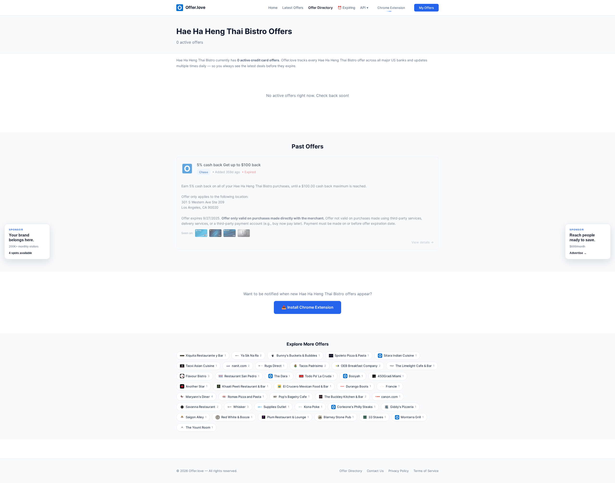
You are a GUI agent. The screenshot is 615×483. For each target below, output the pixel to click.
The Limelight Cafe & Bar (414, 366)
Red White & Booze (236, 417)
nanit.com (241, 366)
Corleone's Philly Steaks (356, 407)
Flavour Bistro (197, 376)
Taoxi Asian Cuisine (201, 366)
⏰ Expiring (346, 8)
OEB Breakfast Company (361, 366)
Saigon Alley (196, 417)
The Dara (282, 376)
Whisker (241, 407)
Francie (393, 386)
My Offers (426, 8)
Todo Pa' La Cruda (319, 376)
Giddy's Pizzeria (403, 407)
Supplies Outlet (276, 407)
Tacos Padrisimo (312, 366)
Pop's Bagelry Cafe (294, 397)
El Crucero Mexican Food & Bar (307, 386)
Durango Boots (358, 386)
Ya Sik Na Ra (251, 355)
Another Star (196, 386)
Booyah (356, 376)
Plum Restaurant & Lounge (288, 417)
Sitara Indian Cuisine (400, 355)
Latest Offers (292, 8)
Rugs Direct (274, 366)
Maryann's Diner (199, 397)
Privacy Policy (398, 471)
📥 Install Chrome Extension (307, 307)
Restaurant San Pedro (241, 376)
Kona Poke (313, 407)
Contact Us (375, 471)
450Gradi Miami (391, 376)
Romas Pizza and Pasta (246, 397)
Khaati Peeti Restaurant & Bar (245, 386)
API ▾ (364, 8)
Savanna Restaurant (202, 407)
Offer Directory (320, 8)
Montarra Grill (412, 417)
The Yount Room (199, 427)
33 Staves (377, 417)
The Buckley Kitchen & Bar (345, 397)
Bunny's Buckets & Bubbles (298, 355)
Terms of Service (426, 471)
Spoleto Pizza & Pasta (352, 355)
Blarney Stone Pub (339, 417)
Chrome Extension (391, 8)
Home (272, 8)
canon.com (390, 397)
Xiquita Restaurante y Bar (206, 355)
